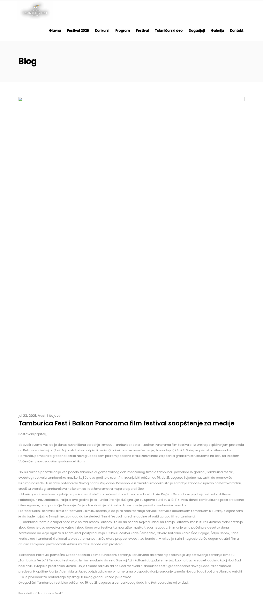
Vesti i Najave (49, 415)
